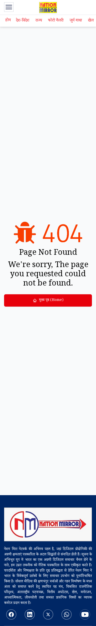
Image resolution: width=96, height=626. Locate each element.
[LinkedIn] (30, 614)
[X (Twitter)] (48, 614)
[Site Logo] (48, 524)
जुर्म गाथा (76, 21)
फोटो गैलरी (55, 21)
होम (8, 20)
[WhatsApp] (66, 614)
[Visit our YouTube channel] (85, 614)
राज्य (38, 21)
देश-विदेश (22, 21)
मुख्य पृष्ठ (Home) (51, 300)
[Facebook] (11, 614)
